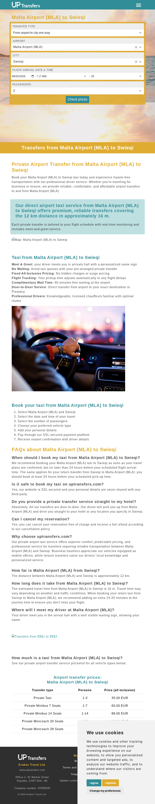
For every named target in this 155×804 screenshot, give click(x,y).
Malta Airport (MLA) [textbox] (28, 47)
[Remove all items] (136, 47)
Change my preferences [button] (105, 790)
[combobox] (77, 47)
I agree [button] (94, 782)
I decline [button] (110, 782)
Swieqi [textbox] (18, 61)
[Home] (26, 5)
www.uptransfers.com (32, 770)
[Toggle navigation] (138, 5)
